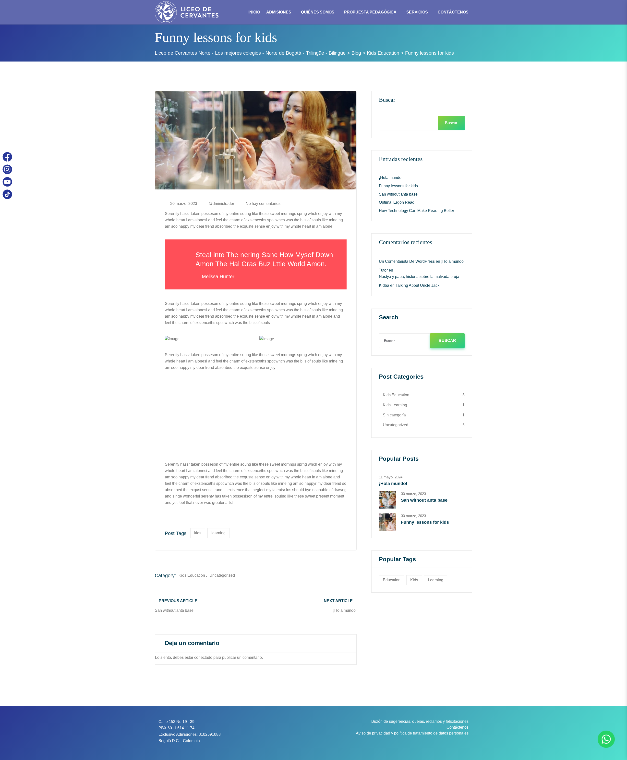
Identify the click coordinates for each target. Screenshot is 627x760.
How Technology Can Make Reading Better (416, 211)
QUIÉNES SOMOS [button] (317, 12)
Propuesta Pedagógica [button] (370, 12)
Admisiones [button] (278, 12)
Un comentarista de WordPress (407, 261)
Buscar (387, 100)
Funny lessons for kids (398, 186)
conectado (203, 657)
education (391, 580)
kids (197, 533)
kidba (384, 285)
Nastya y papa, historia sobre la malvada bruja (419, 276)
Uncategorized (222, 575)
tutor (383, 270)
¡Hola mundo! (390, 177)
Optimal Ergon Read (396, 202)
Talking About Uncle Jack (417, 285)
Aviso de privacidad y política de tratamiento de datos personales (412, 733)
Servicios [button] (417, 12)
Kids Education (192, 575)
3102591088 (210, 734)
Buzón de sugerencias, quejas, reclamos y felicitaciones (420, 721)
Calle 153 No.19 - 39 (176, 722)
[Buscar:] (422, 340)
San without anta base (398, 194)
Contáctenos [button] (453, 12)
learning (218, 533)
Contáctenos (457, 727)
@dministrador (221, 204)
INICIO (254, 12)
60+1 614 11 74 (181, 728)
